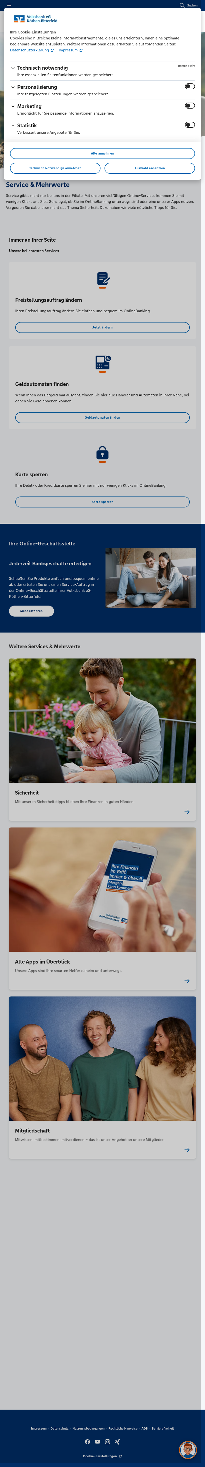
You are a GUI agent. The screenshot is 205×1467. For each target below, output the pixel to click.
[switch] (190, 86)
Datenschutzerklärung (30, 50)
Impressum (68, 50)
